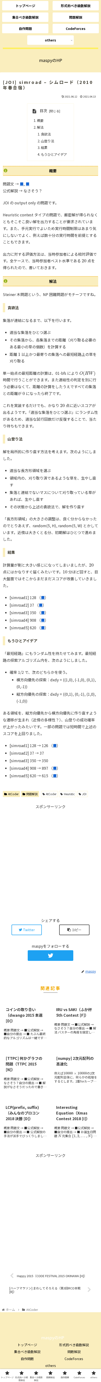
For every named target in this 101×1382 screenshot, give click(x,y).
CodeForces (74, 1358)
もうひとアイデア (54, 154)
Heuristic (69, 794)
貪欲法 (46, 134)
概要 (40, 120)
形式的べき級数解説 (74, 1344)
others (50, 1365)
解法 (40, 127)
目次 (43, 110)
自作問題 (27, 1358)
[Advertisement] (50, 860)
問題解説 (32, 794)
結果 (44, 147)
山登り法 (47, 140)
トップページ (27, 1344)
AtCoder (13, 794)
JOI (84, 794)
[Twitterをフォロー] (51, 955)
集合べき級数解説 (27, 1351)
